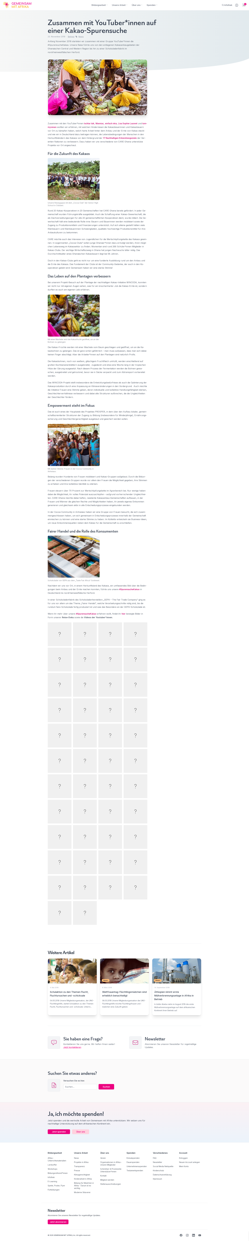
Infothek (51, 1177)
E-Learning (52, 1181)
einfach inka (111, 123)
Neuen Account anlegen (189, 1162)
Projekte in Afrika (81, 1162)
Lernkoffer (52, 1165)
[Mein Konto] (237, 4)
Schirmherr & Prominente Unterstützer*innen (110, 1170)
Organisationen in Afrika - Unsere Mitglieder (111, 1163)
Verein (103, 1158)
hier (123, 613)
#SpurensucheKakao (129, 589)
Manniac (100, 123)
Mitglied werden (107, 1180)
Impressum (157, 1179)
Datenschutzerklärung (162, 1175)
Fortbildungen (54, 1190)
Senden (124, 670)
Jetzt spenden (59, 1131)
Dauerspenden (133, 1162)
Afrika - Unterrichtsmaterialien (57, 1159)
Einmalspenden (133, 1158)
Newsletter (157, 1162)
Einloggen (183, 1158)
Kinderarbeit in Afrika (83, 1179)
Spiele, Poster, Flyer (56, 1185)
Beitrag (71, 36)
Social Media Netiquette (163, 1166)
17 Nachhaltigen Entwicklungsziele (120, 138)
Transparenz (79, 1166)
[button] (5, 1235)
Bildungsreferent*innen (58, 1173)
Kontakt (103, 1176)
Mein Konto (184, 1166)
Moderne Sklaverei (82, 1192)
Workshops (52, 1169)
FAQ (154, 1158)
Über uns (80, 1131)
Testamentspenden (135, 1170)
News (81, 36)
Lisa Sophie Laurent (127, 123)
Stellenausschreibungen (110, 1184)
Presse (77, 1170)
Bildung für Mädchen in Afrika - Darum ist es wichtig (84, 1185)
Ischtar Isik (89, 123)
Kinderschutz (158, 1170)
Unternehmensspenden (137, 1166)
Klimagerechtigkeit (82, 1175)
